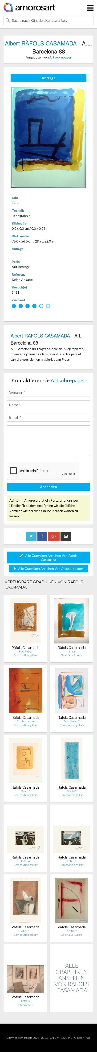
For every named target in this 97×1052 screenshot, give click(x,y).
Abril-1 (25, 931)
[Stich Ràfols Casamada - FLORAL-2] (25, 622)
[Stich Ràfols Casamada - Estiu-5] (71, 831)
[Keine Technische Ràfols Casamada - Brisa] (71, 622)
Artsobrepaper (60, 57)
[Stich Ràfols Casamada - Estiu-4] (25, 831)
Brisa (72, 651)
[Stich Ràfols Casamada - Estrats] (25, 971)
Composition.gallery (25, 655)
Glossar (79, 1037)
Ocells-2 (72, 791)
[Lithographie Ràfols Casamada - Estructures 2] (71, 692)
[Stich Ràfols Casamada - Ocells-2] (71, 761)
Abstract (72, 931)
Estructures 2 (72, 721)
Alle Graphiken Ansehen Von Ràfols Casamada (51, 557)
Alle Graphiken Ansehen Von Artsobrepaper (50, 568)
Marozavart (25, 1004)
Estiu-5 (71, 861)
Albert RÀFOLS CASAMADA (41, 43)
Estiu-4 (25, 861)
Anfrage (49, 78)
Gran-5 (25, 791)
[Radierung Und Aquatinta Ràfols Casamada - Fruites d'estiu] (25, 692)
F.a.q (88, 1037)
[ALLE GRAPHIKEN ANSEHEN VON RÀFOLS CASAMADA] (71, 1006)
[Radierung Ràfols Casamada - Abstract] (72, 901)
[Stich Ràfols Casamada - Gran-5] (25, 761)
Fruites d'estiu (25, 721)
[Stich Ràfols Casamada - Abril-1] (25, 901)
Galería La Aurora (71, 655)
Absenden (48, 487)
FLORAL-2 (25, 651)
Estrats (25, 1001)
